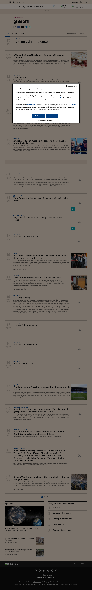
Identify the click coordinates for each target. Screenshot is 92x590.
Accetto (52, 116)
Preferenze (38, 116)
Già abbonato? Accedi (46, 121)
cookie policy (58, 97)
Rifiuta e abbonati (72, 86)
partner (74, 104)
